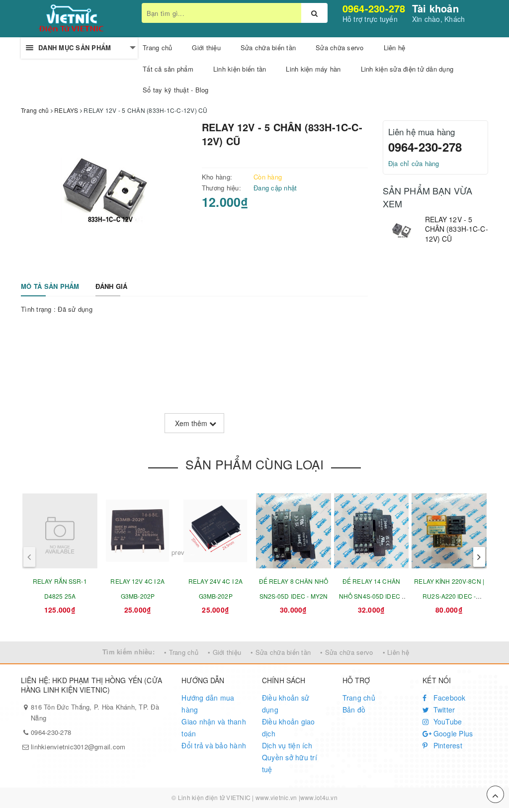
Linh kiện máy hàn (313, 69)
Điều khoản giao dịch (288, 727)
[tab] (50, 286)
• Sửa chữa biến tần (281, 652)
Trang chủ (358, 698)
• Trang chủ (181, 652)
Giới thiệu (206, 47)
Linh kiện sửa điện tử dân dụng (407, 69)
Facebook (448, 698)
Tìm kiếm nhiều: (128, 651)
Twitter (443, 710)
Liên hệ (395, 47)
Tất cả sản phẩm (168, 69)
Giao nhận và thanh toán (213, 727)
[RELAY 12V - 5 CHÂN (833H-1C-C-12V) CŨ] (401, 232)
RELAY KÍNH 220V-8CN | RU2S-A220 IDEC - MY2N (449, 596)
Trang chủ (157, 47)
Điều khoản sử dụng (285, 704)
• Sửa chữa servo (346, 652)
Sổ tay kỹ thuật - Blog (176, 89)
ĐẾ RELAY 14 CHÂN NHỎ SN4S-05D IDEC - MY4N (371, 596)
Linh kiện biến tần (239, 69)
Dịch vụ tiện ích (287, 745)
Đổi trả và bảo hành (213, 745)
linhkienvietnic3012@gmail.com (78, 746)
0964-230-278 (374, 8)
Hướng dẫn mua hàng (207, 704)
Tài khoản (435, 8)
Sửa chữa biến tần (268, 47)
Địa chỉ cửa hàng (413, 163)
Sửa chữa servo (340, 47)
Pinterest (446, 745)
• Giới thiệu (224, 652)
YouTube (446, 721)
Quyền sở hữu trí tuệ (289, 763)
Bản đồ (354, 710)
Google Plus (452, 733)
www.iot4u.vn (319, 797)
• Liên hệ (396, 652)
